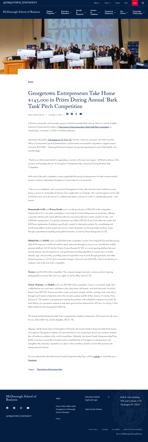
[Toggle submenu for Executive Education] (71, 12)
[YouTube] (28, 408)
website (96, 356)
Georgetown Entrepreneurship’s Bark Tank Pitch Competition (84, 126)
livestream (32, 360)
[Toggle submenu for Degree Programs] (56, 12)
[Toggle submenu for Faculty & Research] (85, 12)
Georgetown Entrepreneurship (49, 369)
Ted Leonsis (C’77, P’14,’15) (60, 139)
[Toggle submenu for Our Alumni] (127, 12)
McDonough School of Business (21, 12)
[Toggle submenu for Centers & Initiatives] (99, 12)
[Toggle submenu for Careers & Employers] (115, 12)
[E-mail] (80, 114)
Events (30, 82)
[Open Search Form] (143, 3)
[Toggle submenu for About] (99, 3)
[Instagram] (21, 408)
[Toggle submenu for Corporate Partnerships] (144, 12)
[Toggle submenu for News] (110, 3)
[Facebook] (67, 114)
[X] (76, 114)
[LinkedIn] (72, 114)
